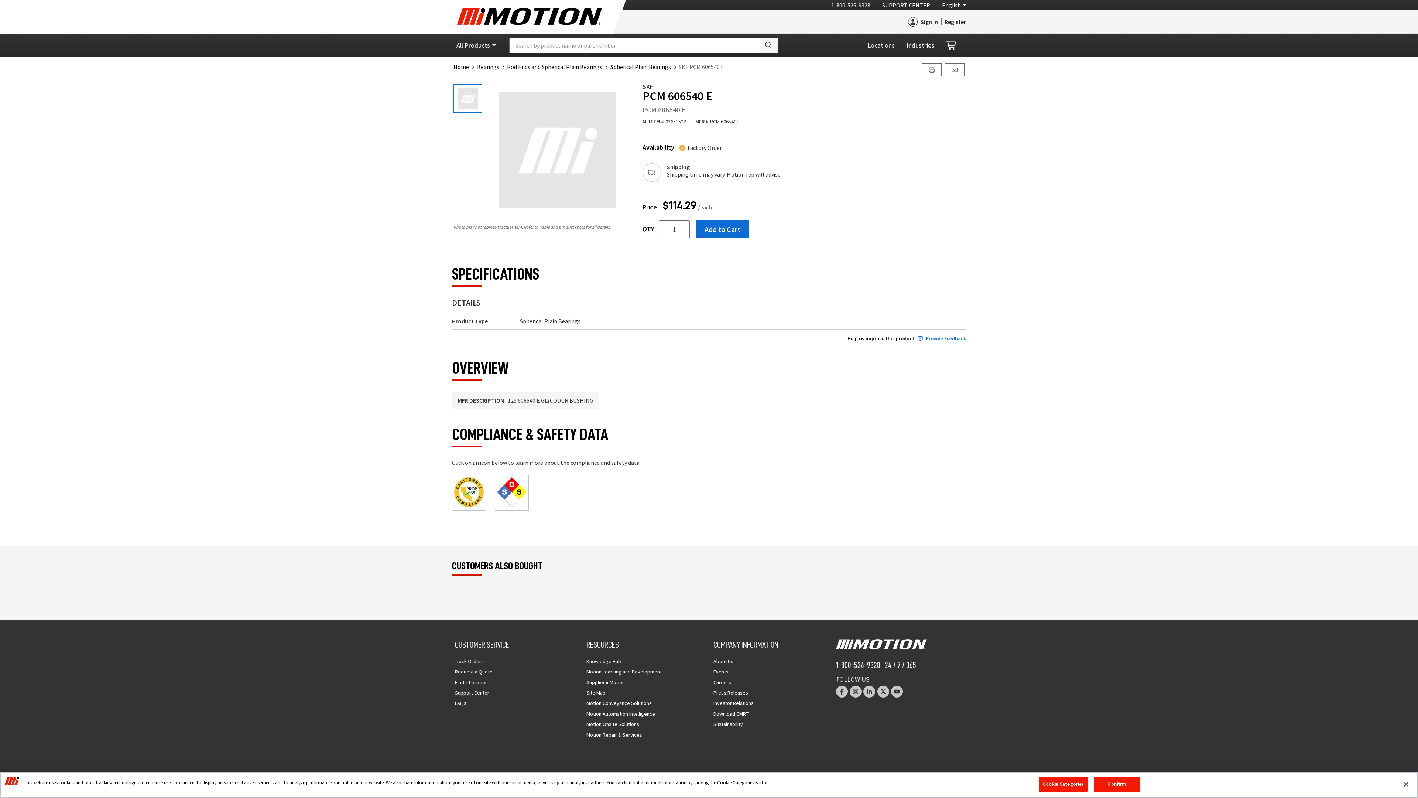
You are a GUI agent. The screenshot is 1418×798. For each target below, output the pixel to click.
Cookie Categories (1063, 784)
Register (955, 21)
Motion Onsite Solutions (612, 724)
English (951, 5)
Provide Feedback (946, 338)
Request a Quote (474, 671)
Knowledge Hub (603, 661)
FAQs (460, 703)
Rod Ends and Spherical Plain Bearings (554, 67)
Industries (920, 45)
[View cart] (951, 45)
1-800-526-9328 (850, 5)
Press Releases (730, 692)
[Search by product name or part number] (769, 45)
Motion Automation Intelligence (620, 713)
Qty (648, 229)
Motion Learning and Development (624, 671)
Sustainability (728, 724)
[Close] (1406, 784)
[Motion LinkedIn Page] (869, 692)
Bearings (488, 67)
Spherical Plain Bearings (640, 67)
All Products (473, 45)
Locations (881, 45)
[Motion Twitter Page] (883, 692)
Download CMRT (731, 713)
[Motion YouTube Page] (897, 692)
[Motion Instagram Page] (856, 692)
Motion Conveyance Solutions (619, 703)
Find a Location (471, 682)
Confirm (1117, 784)
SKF (648, 86)
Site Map (596, 692)
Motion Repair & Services (614, 735)
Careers (722, 682)
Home (461, 67)
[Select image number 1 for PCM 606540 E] (467, 98)
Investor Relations (733, 703)
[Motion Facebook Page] (842, 692)
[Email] (955, 69)
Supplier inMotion (605, 682)
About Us (723, 661)
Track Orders (469, 661)
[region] (709, 785)
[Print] (932, 69)
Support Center (906, 5)
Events (721, 671)
